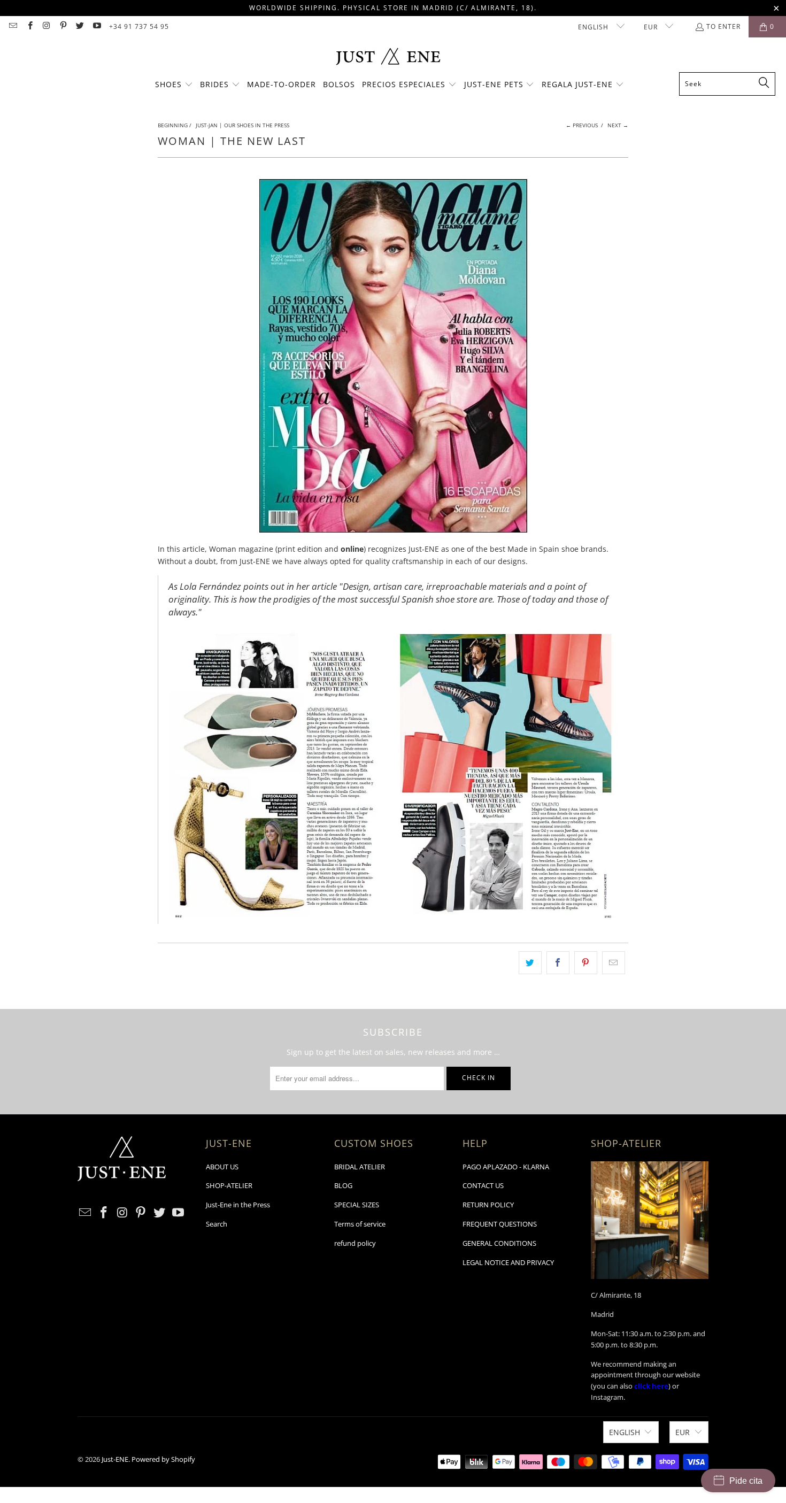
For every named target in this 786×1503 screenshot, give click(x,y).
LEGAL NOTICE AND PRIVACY (508, 1262)
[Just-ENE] (388, 57)
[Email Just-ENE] (12, 26)
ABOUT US (222, 1166)
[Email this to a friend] (613, 962)
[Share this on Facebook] (557, 962)
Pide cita (745, 1480)
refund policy (355, 1243)
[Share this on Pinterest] (585, 962)
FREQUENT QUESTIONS (500, 1224)
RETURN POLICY (488, 1204)
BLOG (343, 1185)
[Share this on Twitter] (530, 962)
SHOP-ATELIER (229, 1185)
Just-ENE (115, 1459)
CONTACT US (483, 1185)
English (594, 27)
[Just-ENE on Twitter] (79, 26)
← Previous (582, 125)
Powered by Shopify (163, 1459)
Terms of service (360, 1224)
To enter (723, 26)
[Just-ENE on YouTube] (96, 26)
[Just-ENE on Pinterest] (62, 26)
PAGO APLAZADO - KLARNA (506, 1166)
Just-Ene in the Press (238, 1204)
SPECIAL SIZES (356, 1204)
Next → (617, 125)
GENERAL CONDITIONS (499, 1243)
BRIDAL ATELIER (359, 1166)
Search (216, 1224)
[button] (174, 85)
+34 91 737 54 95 (139, 26)
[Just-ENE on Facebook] (29, 26)
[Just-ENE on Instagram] (46, 26)
